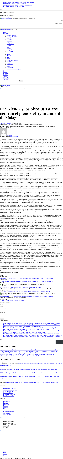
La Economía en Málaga (9, 388)
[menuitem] (4, 32)
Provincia (8, 123)
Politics (2, 372)
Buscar (2, 339)
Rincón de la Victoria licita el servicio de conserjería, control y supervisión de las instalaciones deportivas (30, 328)
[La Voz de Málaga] (5, 29)
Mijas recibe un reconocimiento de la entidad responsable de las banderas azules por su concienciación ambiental (32, 323)
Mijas (4, 409)
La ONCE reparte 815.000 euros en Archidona (12, 300)
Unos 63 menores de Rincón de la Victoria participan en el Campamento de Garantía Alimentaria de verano (31, 333)
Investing (2, 369)
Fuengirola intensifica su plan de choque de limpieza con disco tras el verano (23, 326)
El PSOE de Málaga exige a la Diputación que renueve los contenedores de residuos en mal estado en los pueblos (32, 335)
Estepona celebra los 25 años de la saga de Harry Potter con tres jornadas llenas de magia (26, 329)
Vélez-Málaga (7, 414)
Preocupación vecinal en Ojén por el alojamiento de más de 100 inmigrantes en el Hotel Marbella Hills (31, 382)
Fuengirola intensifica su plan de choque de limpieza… (17, 5)
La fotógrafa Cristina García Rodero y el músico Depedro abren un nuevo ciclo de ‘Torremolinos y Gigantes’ (31, 336)
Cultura (5, 454)
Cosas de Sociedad (8, 391)
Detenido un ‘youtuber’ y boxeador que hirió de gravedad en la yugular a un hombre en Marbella (25, 291)
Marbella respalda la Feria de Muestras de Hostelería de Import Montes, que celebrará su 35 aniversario (26, 296)
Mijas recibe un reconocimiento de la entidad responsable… (18, 2)
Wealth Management (5, 376)
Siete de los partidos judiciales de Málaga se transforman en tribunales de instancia (21, 287)
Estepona (5, 403)
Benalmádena (6, 401)
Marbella (5, 407)
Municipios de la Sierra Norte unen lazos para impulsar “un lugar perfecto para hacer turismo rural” (32, 369)
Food (4, 451)
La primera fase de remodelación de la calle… (15, 3)
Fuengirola (6, 404)
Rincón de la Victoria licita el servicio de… (14, 6)
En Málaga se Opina (8, 396)
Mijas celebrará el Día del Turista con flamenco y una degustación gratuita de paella (24, 332)
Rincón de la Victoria (8, 411)
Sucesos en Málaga (8, 393)
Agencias (2, 123)
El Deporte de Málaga (9, 394)
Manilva (5, 406)
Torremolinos (6, 413)
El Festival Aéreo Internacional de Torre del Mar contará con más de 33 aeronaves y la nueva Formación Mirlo (31, 330)
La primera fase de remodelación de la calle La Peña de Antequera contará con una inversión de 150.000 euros (31, 325)
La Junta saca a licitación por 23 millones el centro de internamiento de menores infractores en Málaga (26, 281)
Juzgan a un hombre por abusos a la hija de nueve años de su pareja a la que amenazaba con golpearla (26, 278)
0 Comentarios (14, 136)
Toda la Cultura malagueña (10, 390)
